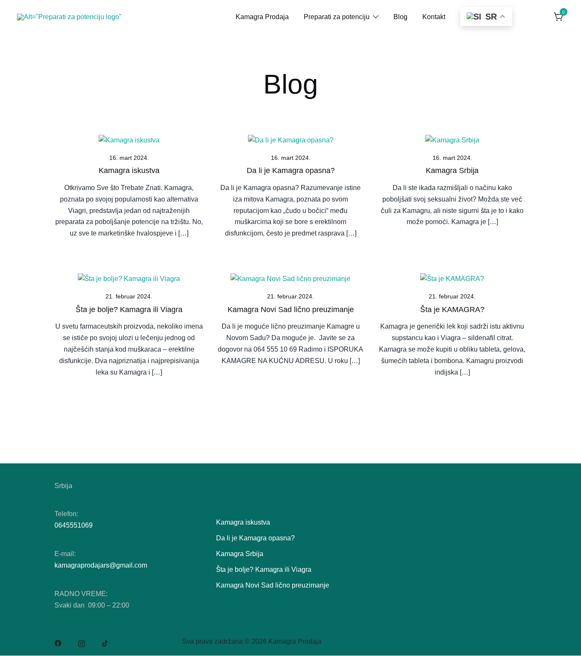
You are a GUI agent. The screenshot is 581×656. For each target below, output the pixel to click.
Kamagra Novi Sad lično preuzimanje (291, 309)
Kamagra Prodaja (262, 16)
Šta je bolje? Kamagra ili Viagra (129, 309)
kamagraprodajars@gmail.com (100, 565)
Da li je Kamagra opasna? (291, 170)
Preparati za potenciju (337, 16)
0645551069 (73, 525)
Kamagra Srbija (452, 170)
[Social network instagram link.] (81, 642)
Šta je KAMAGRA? (452, 309)
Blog (400, 16)
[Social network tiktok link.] (105, 642)
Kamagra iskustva (129, 170)
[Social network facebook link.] (57, 642)
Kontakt (433, 16)
